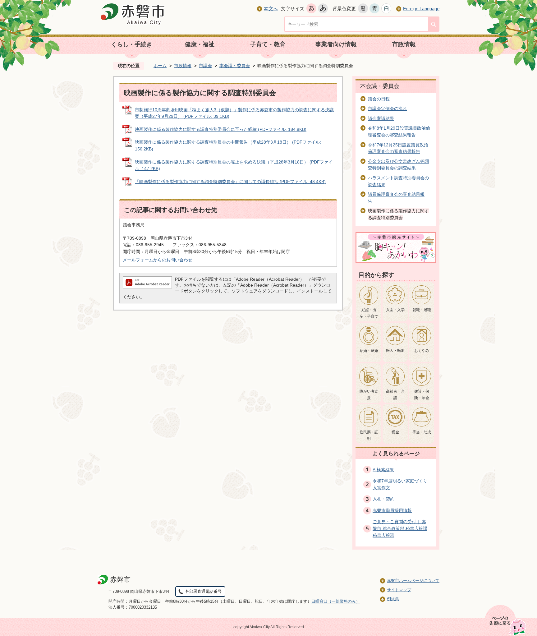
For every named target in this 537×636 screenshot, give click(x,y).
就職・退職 (421, 310)
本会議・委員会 (234, 65)
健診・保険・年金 (421, 394)
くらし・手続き (131, 44)
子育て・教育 (268, 44)
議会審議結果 (381, 118)
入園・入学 (395, 310)
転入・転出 (395, 351)
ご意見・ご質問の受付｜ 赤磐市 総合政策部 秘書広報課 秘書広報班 (400, 528)
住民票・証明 (369, 435)
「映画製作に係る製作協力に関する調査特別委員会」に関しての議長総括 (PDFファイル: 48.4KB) (230, 181)
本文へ (271, 8)
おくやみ (421, 351)
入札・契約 (383, 498)
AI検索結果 (383, 469)
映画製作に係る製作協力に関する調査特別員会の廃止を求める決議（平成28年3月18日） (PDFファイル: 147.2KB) (234, 165)
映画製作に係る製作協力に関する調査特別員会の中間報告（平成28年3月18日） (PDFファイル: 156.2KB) (228, 145)
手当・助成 (421, 432)
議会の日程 (379, 98)
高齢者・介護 (395, 394)
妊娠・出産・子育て (369, 313)
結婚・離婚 (369, 351)
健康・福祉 (199, 44)
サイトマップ (399, 590)
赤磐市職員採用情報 (392, 510)
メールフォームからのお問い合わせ (157, 259)
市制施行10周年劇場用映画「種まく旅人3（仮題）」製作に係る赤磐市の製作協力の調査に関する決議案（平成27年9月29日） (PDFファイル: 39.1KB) (234, 113)
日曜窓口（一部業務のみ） (335, 601)
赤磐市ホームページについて (413, 580)
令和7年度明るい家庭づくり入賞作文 (400, 484)
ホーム (160, 65)
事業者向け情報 (336, 44)
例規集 (393, 599)
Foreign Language (421, 8)
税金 (395, 432)
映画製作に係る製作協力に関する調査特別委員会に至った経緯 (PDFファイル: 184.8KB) (220, 129)
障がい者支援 (369, 394)
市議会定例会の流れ (387, 108)
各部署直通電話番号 (203, 591)
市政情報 (404, 44)
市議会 (205, 65)
